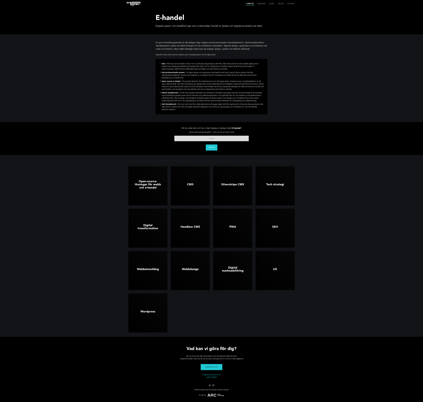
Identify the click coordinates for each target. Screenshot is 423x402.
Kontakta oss (211, 367)
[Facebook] (213, 385)
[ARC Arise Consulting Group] (215, 395)
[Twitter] (209, 385)
